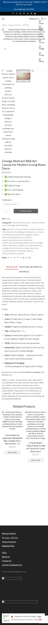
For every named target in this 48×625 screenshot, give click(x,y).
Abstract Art (25, 222)
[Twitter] (17, 14)
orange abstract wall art (12, 248)
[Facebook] (13, 14)
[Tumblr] (28, 14)
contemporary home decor (13, 234)
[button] (5, 49)
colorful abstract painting (12, 232)
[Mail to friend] (20, 258)
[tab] (12, 267)
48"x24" (26, 25)
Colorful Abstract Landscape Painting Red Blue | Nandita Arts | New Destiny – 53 (12, 439)
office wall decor (35, 245)
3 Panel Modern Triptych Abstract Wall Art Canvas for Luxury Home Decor (35, 447)
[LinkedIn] (35, 14)
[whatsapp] (26, 258)
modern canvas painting (12, 243)
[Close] (46, 2)
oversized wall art (9, 251)
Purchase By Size (14, 25)
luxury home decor (10, 240)
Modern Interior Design (33, 243)
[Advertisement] (24, 500)
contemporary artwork (33, 232)
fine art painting (8, 237)
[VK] (14, 258)
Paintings (11, 225)
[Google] (31, 14)
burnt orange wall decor (34, 229)
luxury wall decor (25, 240)
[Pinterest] (24, 14)
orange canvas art (30, 248)
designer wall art (32, 234)
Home (4, 25)
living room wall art (24, 237)
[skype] (29, 258)
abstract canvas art (15, 229)
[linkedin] (23, 258)
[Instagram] (20, 14)
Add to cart (27, 211)
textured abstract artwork (13, 253)
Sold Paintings (22, 225)
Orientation (7, 200)
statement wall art (25, 251)
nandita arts (23, 245)
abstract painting (33, 372)
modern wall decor (9, 245)
